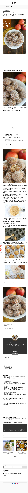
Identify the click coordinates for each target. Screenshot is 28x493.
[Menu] (1, 3)
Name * (4, 465)
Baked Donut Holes (9, 438)
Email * (14, 465)
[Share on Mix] (1, 248)
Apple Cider (4, 438)
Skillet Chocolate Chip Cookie (8, 324)
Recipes (5, 435)
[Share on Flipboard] (1, 250)
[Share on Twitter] (1, 243)
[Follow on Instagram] (17, 483)
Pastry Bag (6, 127)
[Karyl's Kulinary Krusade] (14, 2)
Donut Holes (13, 438)
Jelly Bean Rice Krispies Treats (8, 328)
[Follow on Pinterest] (15, 483)
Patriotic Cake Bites (7, 325)
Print (15, 353)
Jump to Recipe (6, 10)
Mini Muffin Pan (15, 147)
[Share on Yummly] (1, 246)
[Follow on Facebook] (12, 483)
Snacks (7, 435)
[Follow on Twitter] (14, 483)
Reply (5, 475)
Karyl (3, 433)
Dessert (3, 435)
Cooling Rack (8, 139)
